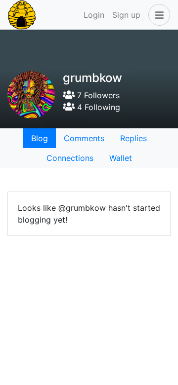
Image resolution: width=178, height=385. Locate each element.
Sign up (126, 15)
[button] (157, 15)
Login (94, 15)
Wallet (120, 158)
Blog (39, 138)
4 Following (97, 107)
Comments (84, 138)
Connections (69, 158)
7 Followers (97, 95)
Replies (133, 138)
